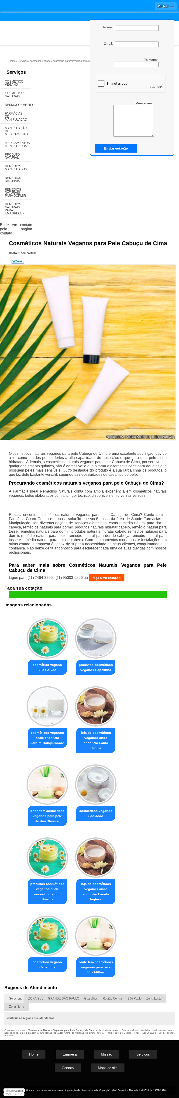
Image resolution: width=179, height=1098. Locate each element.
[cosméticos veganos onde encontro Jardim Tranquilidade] (47, 704)
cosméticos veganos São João (95, 813)
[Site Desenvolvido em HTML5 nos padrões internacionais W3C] (13, 1094)
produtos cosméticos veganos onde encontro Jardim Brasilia (47, 891)
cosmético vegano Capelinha (47, 964)
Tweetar (17, 261)
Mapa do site (107, 1068)
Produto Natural (12, 156)
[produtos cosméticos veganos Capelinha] (96, 636)
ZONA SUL (35, 998)
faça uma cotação (107, 578)
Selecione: (16, 998)
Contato (68, 1068)
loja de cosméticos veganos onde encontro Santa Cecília (96, 740)
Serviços (16, 72)
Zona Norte (16, 1006)
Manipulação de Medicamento (16, 131)
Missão (106, 1054)
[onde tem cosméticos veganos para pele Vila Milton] (96, 933)
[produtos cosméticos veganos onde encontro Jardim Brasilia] (47, 855)
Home (33, 1054)
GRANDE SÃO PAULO (63, 998)
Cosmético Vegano (14, 83)
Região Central (113, 998)
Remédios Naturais (13, 179)
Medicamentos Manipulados (17, 144)
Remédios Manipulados (16, 167)
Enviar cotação (116, 148)
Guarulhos (91, 998)
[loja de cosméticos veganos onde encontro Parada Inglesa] (96, 855)
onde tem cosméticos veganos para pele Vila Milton (96, 967)
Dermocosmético (18, 105)
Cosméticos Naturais (15, 94)
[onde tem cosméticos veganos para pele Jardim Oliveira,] (47, 782)
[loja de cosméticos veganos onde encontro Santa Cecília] (96, 704)
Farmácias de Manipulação (16, 116)
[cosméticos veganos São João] (96, 782)
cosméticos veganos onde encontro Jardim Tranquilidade (47, 738)
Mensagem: (144, 103)
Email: (109, 43)
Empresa (70, 1054)
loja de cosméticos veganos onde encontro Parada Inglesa (96, 891)
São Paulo (134, 998)
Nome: (109, 27)
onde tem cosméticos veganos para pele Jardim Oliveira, (47, 816)
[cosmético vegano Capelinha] (47, 933)
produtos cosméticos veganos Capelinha (96, 667)
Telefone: (151, 60)
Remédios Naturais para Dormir (15, 192)
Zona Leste (154, 998)
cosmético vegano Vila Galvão (47, 667)
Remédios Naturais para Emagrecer (14, 209)
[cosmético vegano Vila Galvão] (47, 636)
